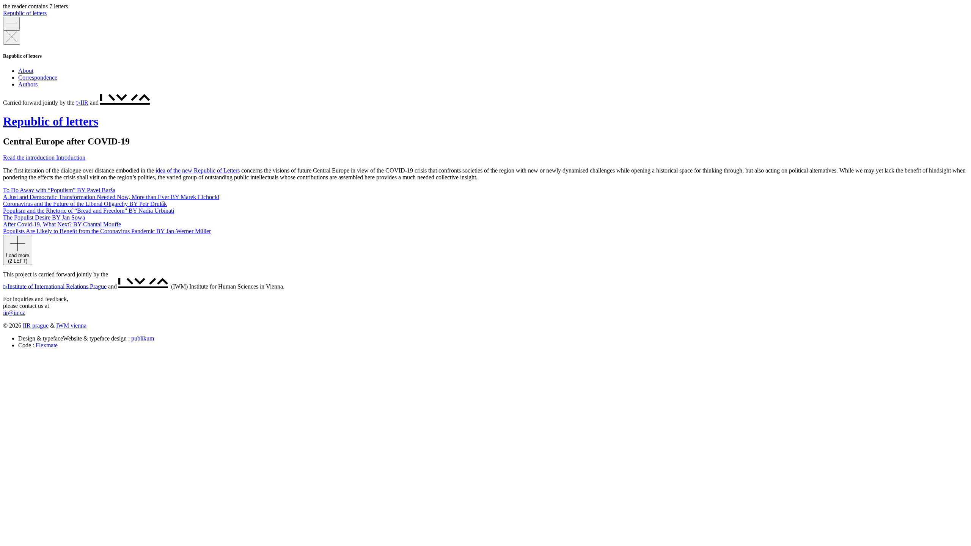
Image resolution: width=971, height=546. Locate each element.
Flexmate (47, 345)
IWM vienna (71, 325)
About (25, 70)
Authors (28, 84)
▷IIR (82, 102)
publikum (142, 338)
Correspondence (37, 77)
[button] (44, 157)
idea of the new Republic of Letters (198, 170)
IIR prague (36, 325)
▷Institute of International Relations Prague (55, 286)
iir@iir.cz (14, 312)
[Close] (11, 37)
